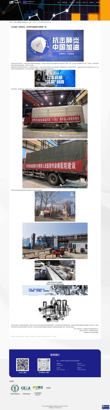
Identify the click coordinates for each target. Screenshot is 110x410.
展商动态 (24, 22)
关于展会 (72, 2)
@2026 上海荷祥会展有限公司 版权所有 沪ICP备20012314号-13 (55, 406)
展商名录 (92, 2)
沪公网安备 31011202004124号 (55, 407)
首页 (58, 2)
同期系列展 (64, 2)
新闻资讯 (19, 22)
